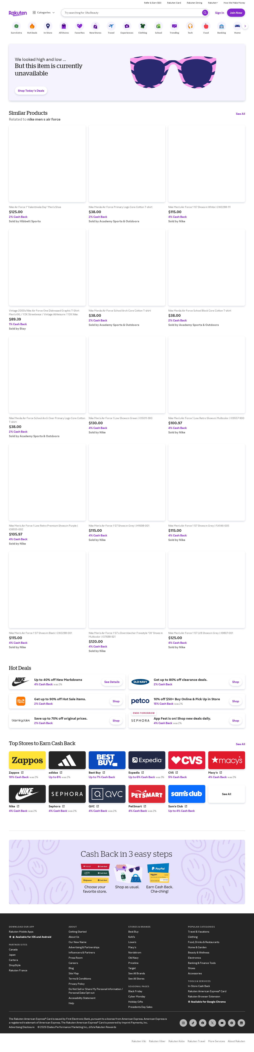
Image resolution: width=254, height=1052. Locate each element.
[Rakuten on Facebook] (202, 1023)
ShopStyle (15, 965)
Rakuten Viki (139, 1041)
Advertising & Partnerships (84, 947)
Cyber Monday (136, 996)
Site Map (74, 973)
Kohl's (131, 936)
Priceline (133, 962)
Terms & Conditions (80, 978)
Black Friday (135, 991)
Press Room (76, 957)
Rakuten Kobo (176, 1041)
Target (132, 968)
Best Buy (133, 931)
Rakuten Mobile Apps (21, 931)
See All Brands (136, 973)
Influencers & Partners (82, 952)
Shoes (191, 968)
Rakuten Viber (157, 1041)
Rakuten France (18, 970)
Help (71, 1003)
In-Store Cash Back (199, 986)
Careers (73, 962)
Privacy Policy (77, 983)
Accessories (195, 973)
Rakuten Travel (196, 1041)
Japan (12, 954)
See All (240, 114)
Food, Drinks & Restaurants (203, 942)
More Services (216, 1041)
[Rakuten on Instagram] (183, 1023)
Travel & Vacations (198, 931)
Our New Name (77, 942)
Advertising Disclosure (22, 1027)
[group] (47, 174)
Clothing (192, 936)
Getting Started (77, 931)
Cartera (13, 959)
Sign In (219, 13)
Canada (13, 949)
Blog (71, 968)
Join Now (236, 13)
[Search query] (205, 13)
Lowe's (132, 942)
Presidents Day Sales (140, 1006)
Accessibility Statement (82, 997)
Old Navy (133, 957)
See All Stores (136, 978)
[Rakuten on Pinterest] (231, 1023)
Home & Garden (197, 947)
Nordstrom (134, 952)
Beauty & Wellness (198, 952)
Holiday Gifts (135, 1001)
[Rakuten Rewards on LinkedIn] (241, 1023)
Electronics (194, 957)
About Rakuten (236, 1041)
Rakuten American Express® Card (207, 991)
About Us (74, 936)
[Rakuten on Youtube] (222, 1023)
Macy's (132, 947)
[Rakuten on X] (212, 1023)
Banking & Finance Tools (202, 962)
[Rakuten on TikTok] (193, 1023)
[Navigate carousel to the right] (245, 26)
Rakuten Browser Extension (204, 996)
